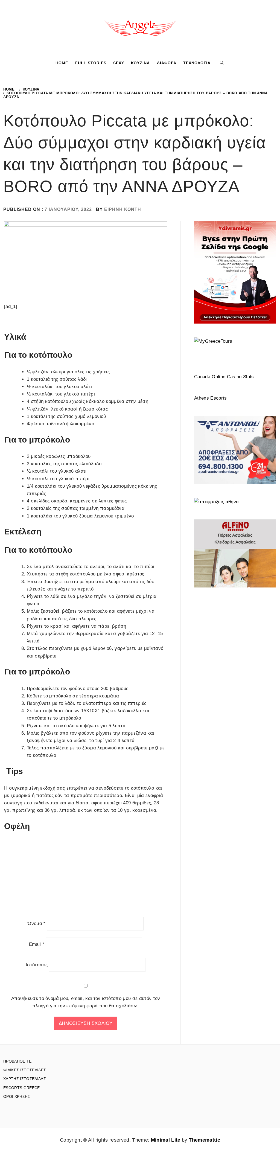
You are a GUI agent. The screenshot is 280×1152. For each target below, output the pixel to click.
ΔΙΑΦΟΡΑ (166, 63)
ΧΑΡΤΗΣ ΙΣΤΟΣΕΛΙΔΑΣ (24, 1079)
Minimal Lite (165, 1140)
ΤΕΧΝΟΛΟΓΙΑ (197, 63)
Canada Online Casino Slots (224, 376)
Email (36, 944)
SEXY (118, 63)
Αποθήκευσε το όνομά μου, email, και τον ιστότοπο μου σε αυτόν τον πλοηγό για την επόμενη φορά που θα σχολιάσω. (85, 1002)
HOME (62, 63)
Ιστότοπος (37, 964)
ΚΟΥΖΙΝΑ (140, 63)
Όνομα (36, 923)
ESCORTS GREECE (21, 1088)
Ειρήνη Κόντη (122, 209)
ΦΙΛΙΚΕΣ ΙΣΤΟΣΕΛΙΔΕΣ (24, 1070)
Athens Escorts (210, 398)
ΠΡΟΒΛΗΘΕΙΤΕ (17, 1061)
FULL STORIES (90, 63)
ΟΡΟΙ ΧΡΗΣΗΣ (16, 1096)
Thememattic (204, 1140)
